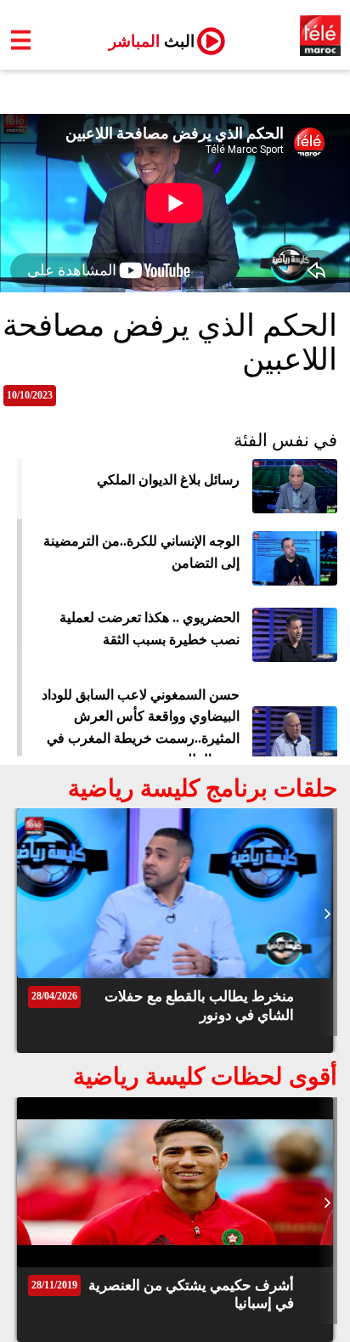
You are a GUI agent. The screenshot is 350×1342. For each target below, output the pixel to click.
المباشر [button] (145, 41)
